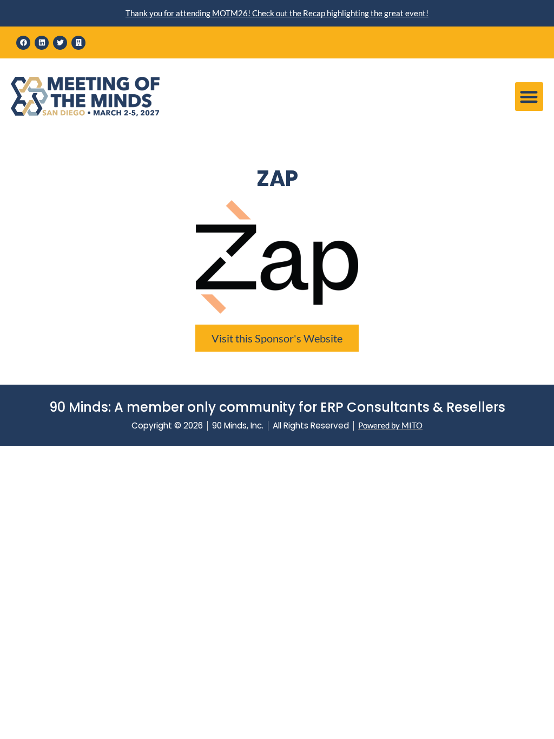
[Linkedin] (42, 43)
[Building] (78, 43)
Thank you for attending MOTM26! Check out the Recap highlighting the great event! (277, 13)
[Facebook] (23, 43)
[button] (529, 96)
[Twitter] (60, 43)
